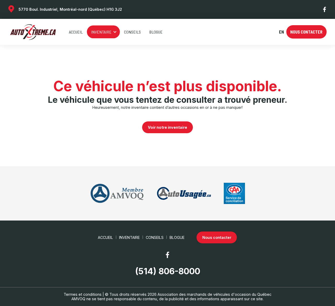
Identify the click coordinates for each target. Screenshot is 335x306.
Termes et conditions (83, 294)
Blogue (156, 31)
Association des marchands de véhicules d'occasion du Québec (214, 294)
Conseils (132, 31)
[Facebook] (325, 9)
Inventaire (101, 31)
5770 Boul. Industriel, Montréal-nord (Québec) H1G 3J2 (70, 9)
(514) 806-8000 (167, 271)
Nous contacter (306, 31)
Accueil (76, 31)
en (281, 31)
